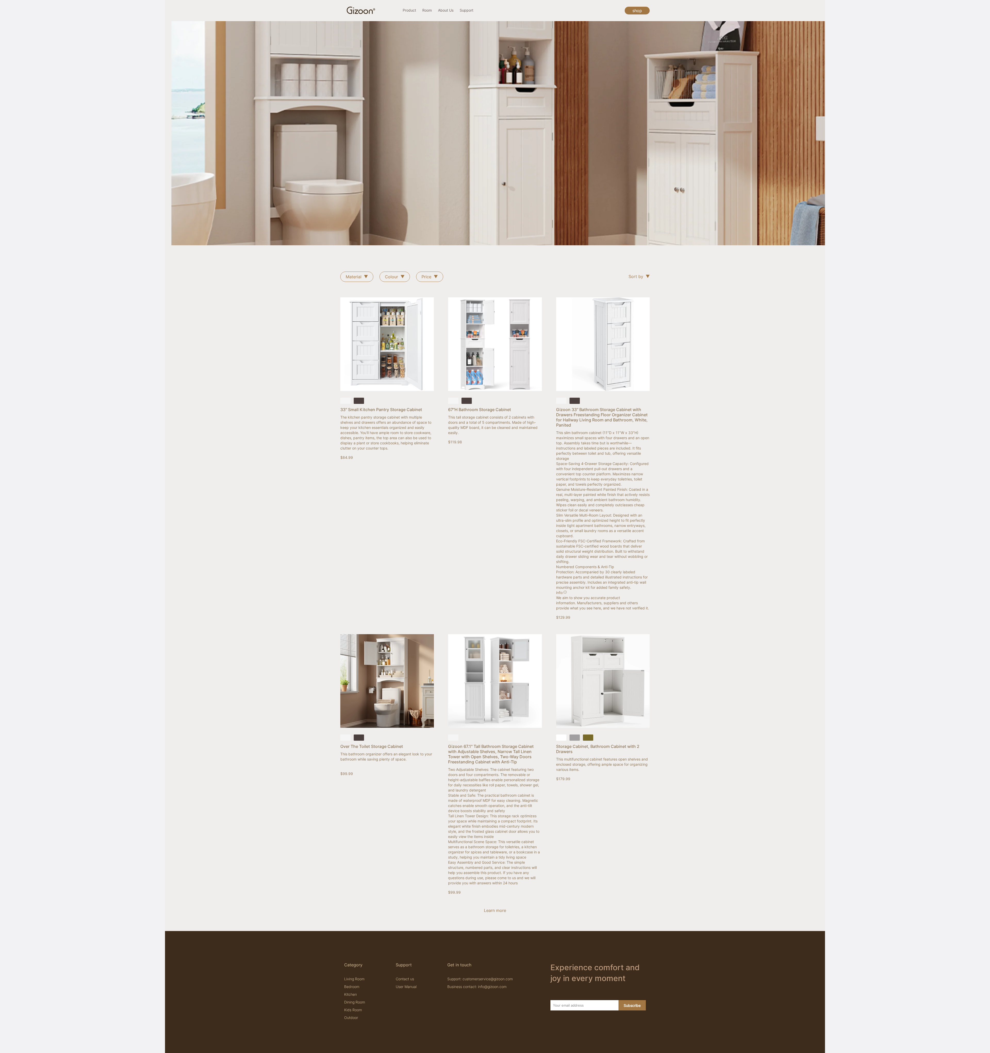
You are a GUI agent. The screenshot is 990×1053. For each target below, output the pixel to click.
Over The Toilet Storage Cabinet (371, 746)
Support (466, 10)
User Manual (406, 986)
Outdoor (351, 1017)
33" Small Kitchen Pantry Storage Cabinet (381, 409)
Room (427, 10)
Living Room (354, 979)
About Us (445, 10)
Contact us (405, 979)
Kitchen (350, 994)
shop (637, 10)
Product (409, 10)
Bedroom (351, 986)
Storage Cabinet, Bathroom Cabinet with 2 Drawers (597, 749)
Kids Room (353, 1010)
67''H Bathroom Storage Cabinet (479, 409)
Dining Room (354, 1002)
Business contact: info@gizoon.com (477, 986)
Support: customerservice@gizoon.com (480, 979)
